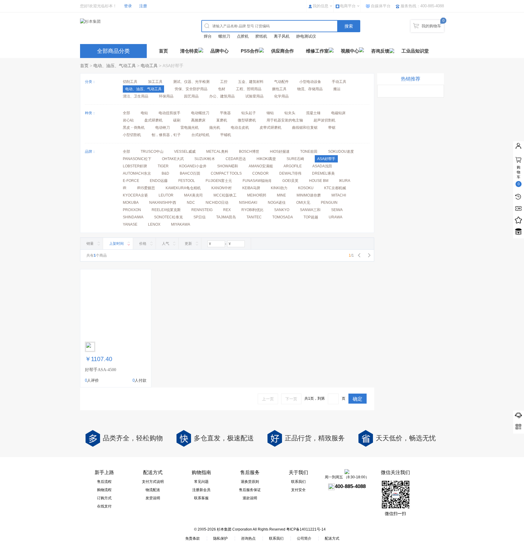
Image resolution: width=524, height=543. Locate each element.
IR (124, 188)
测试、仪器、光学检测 (191, 82)
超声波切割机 (324, 120)
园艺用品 (191, 96)
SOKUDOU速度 (341, 151)
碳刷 (176, 120)
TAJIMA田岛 (226, 217)
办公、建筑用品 (222, 96)
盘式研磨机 (153, 120)
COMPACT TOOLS (226, 173)
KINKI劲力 (279, 188)
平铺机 (225, 135)
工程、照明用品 (248, 89)
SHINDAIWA (133, 217)
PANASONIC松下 (137, 159)
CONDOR (260, 173)
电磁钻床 (338, 113)
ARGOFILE (293, 166)
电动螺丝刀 (200, 113)
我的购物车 (431, 26)
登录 (128, 6)
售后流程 (104, 482)
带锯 (331, 127)
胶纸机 (261, 36)
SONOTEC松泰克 (168, 217)
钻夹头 (289, 113)
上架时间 (116, 243)
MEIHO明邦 (256, 195)
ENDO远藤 (159, 181)
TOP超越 (311, 217)
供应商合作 (282, 50)
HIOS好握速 (280, 151)
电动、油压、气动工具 (114, 65)
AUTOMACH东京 (137, 173)
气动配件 (281, 82)
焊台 (208, 36)
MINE (281, 195)
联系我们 (298, 482)
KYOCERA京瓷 (135, 195)
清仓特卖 (189, 50)
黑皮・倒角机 (134, 127)
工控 (223, 82)
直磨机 (221, 120)
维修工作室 (317, 50)
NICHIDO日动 (217, 202)
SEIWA (337, 210)
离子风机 (282, 36)
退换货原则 (250, 482)
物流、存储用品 (310, 89)
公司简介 (304, 538)
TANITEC (254, 217)
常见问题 (201, 482)
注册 (143, 6)
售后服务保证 (250, 490)
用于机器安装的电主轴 (285, 120)
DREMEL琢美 (323, 173)
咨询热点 (248, 538)
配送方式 (332, 538)
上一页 (268, 399)
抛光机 (214, 127)
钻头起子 (248, 113)
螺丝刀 (224, 36)
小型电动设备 (310, 82)
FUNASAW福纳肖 (257, 181)
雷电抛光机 (189, 127)
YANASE (130, 224)
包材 (221, 89)
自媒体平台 (381, 6)
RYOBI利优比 (252, 210)
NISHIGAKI (248, 202)
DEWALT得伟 (290, 173)
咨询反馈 (380, 50)
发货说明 (153, 498)
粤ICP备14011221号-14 (306, 529)
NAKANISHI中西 (162, 202)
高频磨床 (198, 120)
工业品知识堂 (415, 50)
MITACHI (338, 195)
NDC (191, 202)
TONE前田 (308, 151)
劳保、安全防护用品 (191, 89)
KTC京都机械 (335, 188)
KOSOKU (306, 188)
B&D (165, 173)
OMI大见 (303, 202)
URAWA (335, 217)
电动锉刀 (162, 127)
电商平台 (348, 6)
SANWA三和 (310, 210)
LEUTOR (166, 195)
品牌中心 (219, 50)
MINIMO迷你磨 (309, 195)
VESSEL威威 (185, 151)
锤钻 (270, 113)
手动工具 (339, 82)
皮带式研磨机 (270, 127)
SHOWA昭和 (227, 166)
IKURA (344, 181)
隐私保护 (220, 538)
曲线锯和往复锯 (304, 127)
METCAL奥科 (217, 151)
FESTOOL (186, 181)
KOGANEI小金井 (193, 166)
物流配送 (153, 490)
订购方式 (104, 498)
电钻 (144, 113)
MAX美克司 (193, 195)
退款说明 (250, 498)
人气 (165, 243)
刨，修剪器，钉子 (166, 135)
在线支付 (104, 506)
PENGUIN (329, 202)
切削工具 (130, 82)
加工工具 (155, 82)
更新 (188, 243)
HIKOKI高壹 (266, 159)
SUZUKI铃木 (204, 159)
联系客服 (201, 498)
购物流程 (104, 490)
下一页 (291, 399)
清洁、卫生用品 (135, 96)
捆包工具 (279, 89)
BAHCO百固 (190, 173)
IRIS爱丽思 (146, 188)
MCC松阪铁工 (225, 195)
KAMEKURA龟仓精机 (183, 188)
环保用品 (166, 96)
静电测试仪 (306, 36)
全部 (126, 113)
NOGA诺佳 (277, 202)
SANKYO (281, 210)
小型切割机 (132, 135)
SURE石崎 (295, 159)
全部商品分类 (113, 51)
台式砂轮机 (200, 135)
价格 (142, 243)
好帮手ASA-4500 (100, 369)
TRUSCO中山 (152, 151)
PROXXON (132, 210)
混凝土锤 (313, 113)
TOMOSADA (282, 217)
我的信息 (320, 6)
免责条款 (192, 538)
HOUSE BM (318, 181)
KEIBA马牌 (251, 188)
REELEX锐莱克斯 (166, 210)
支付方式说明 (153, 482)
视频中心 (350, 50)
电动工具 (149, 65)
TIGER (163, 166)
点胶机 (243, 36)
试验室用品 (254, 96)
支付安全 (298, 490)
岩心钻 (128, 120)
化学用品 (281, 96)
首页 (163, 50)
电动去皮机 (240, 127)
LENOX (154, 224)
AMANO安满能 (261, 166)
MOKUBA (131, 202)
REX (227, 210)
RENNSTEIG (202, 210)
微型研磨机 (247, 120)
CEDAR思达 (236, 159)
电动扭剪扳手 (169, 113)
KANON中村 (221, 188)
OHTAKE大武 (173, 159)
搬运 (337, 89)
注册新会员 (201, 490)
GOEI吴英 (290, 181)
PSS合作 (250, 50)
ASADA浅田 (322, 166)
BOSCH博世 (249, 151)
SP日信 (199, 217)
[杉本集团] (133, 22)
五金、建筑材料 (251, 82)
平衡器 (225, 113)
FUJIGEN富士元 (219, 181)
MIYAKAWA (180, 224)
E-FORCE (131, 181)
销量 (90, 243)
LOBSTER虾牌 (135, 166)
